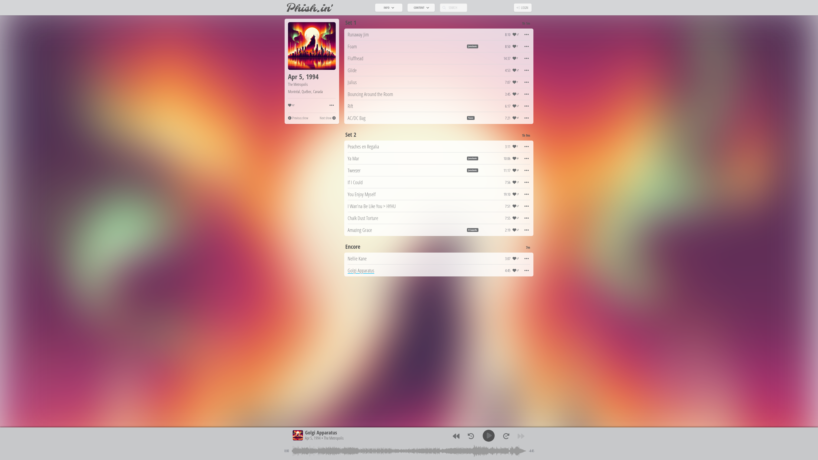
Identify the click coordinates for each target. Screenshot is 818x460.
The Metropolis (298, 84)
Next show (325, 118)
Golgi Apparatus (321, 432)
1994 (312, 76)
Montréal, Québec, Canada (305, 91)
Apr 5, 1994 (313, 438)
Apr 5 (295, 76)
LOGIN (524, 7)
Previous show (300, 118)
